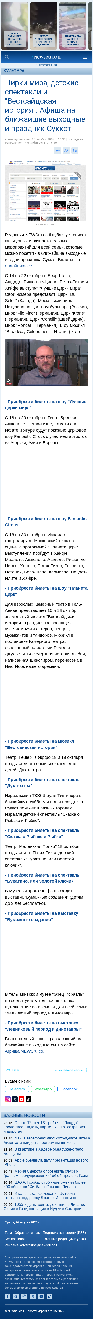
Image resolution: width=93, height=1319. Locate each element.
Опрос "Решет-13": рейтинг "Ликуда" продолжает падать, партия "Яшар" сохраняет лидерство (44, 1127)
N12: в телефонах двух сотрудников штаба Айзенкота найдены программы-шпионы (47, 1140)
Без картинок (15, 1239)
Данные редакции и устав (65, 1239)
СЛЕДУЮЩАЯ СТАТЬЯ (69, 1069)
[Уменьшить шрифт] (57, 150)
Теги (8, 1233)
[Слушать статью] (79, 150)
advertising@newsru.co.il (38, 1245)
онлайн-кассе (18, 265)
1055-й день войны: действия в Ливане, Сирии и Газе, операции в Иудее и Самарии (44, 1206)
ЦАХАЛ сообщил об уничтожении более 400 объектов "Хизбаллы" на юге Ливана (45, 1184)
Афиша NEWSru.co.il (25, 1051)
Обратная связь (27, 1233)
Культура (14, 70)
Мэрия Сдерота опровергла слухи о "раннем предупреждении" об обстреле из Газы (46, 1173)
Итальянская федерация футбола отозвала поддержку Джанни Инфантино (40, 1195)
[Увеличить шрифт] (66, 150)
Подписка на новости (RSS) (64, 1233)
